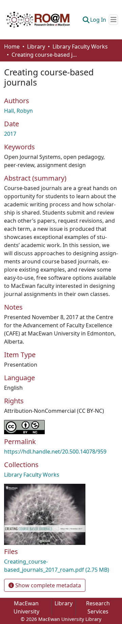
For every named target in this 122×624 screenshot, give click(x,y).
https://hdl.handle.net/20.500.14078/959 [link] (55, 451)
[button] (38, 20)
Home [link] (12, 46)
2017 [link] (10, 133)
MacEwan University (26, 607)
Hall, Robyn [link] (18, 110)
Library (64, 603)
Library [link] (36, 46)
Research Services (98, 607)
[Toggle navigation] (113, 20)
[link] (61, 565)
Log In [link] (98, 19)
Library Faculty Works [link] (80, 46)
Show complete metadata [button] (47, 585)
